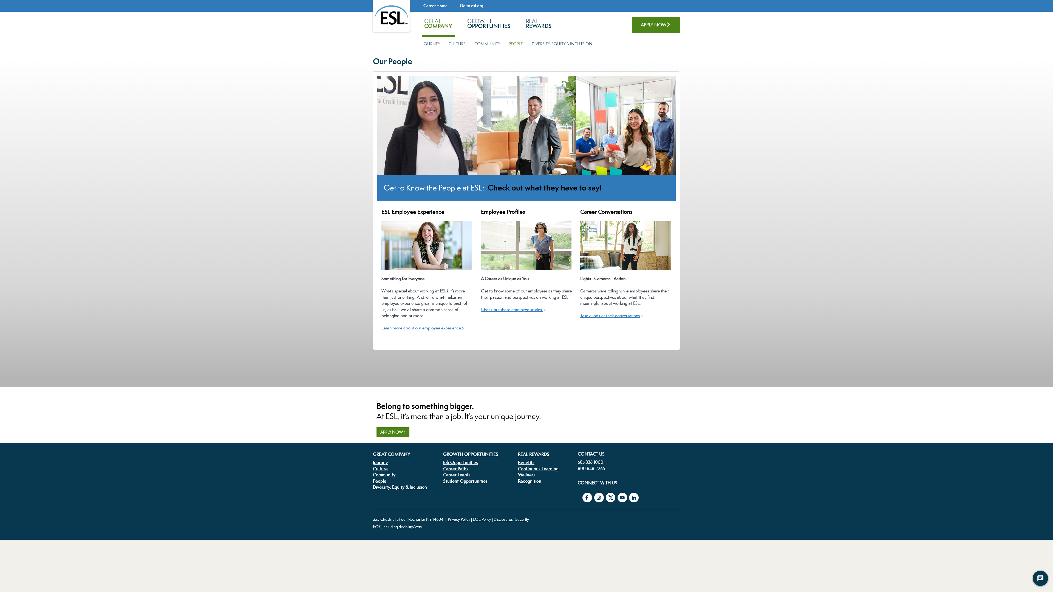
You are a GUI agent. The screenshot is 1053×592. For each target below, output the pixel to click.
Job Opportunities (460, 462)
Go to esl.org (471, 5)
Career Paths (455, 469)
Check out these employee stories (512, 309)
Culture (457, 43)
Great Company (391, 454)
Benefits (526, 462)
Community (487, 43)
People (516, 43)
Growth (488, 23)
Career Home (435, 5)
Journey (431, 43)
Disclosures (503, 519)
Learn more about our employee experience (421, 328)
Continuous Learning (538, 469)
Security (522, 519)
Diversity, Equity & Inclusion (562, 43)
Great (438, 23)
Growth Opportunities (470, 454)
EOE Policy (482, 519)
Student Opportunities (465, 481)
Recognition (529, 481)
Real (538, 23)
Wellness (527, 475)
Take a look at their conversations (610, 315)
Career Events (457, 475)
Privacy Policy (459, 519)
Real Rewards (533, 454)
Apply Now (653, 25)
